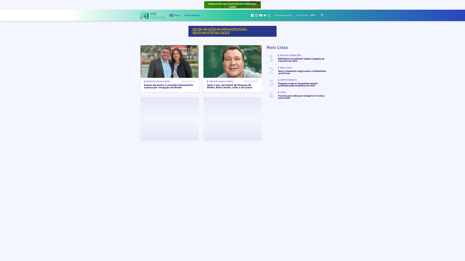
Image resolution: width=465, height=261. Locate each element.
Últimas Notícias (192, 15)
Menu (177, 15)
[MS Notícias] (152, 16)
